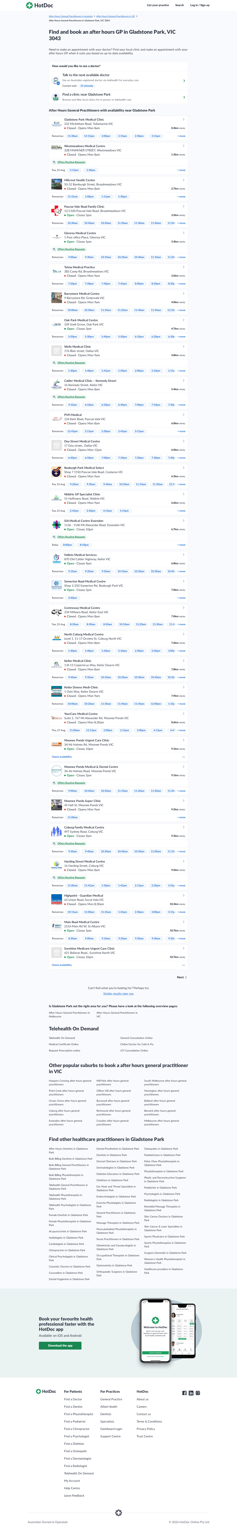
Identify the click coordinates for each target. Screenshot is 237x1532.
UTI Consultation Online (134, 1050)
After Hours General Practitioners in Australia (71, 16)
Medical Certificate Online (64, 1044)
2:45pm (122, 431)
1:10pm (172, 704)
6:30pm (172, 336)
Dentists (105, 1414)
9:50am (106, 571)
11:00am (75, 730)
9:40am (107, 484)
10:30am (73, 223)
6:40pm (122, 405)
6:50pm (89, 458)
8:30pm (172, 284)
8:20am (74, 624)
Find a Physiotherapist (78, 1414)
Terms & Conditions (149, 1421)
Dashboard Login (111, 1429)
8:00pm (139, 284)
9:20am (74, 484)
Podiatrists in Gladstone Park (160, 1188)
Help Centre (72, 1488)
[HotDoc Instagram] (197, 1393)
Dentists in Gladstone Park (111, 1155)
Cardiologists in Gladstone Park (66, 1244)
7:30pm (89, 284)
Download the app (60, 1345)
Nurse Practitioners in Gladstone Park (117, 1239)
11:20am (123, 223)
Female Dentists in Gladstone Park (68, 1215)
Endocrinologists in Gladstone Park (116, 1196)
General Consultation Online (136, 1038)
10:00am (73, 310)
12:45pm (72, 431)
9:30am (89, 257)
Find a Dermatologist (77, 1458)
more (181, 136)
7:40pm (105, 284)
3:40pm (72, 598)
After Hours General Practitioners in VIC (115, 16)
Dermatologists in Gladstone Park (115, 1168)
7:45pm (122, 284)
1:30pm (122, 196)
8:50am (107, 624)
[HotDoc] (39, 5)
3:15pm (155, 136)
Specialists (107, 1421)
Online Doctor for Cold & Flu (136, 1044)
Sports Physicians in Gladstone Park (164, 1236)
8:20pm (155, 284)
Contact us (144, 1414)
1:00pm (89, 196)
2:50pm (155, 651)
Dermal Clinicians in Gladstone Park (116, 1161)
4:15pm (107, 511)
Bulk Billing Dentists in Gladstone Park (70, 1159)
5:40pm (105, 336)
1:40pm (89, 371)
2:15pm (122, 136)
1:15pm (105, 196)
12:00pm (156, 704)
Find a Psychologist (76, 1436)
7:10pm (155, 405)
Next (180, 977)
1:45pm (105, 371)
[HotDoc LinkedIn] (191, 1393)
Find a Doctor (73, 1399)
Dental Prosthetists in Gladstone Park (117, 1149)
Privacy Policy (146, 1429)
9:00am (72, 257)
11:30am (73, 136)
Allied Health (108, 1406)
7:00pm (139, 405)
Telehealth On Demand (62, 1038)
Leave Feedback (74, 1495)
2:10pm (155, 371)
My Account (72, 1480)
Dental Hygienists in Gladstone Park (69, 1279)
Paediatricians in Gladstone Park (162, 1155)
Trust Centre (145, 1436)
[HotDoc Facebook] (184, 1393)
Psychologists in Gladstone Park (162, 1194)
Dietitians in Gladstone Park (112, 1180)
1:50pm (122, 371)
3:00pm (172, 651)
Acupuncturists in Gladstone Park (68, 1231)
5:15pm (124, 511)
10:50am (106, 223)
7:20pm (72, 284)
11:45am (73, 196)
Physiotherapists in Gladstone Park (163, 1171)
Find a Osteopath (75, 1451)
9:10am (72, 405)
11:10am (156, 257)
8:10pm (84, 545)
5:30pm (89, 336)
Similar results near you (118, 993)
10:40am (89, 223)
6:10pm (139, 336)
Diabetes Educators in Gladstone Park (117, 1174)
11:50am (173, 223)
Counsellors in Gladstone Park (66, 1273)
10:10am (106, 257)
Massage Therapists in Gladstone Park (117, 1223)
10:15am (73, 912)
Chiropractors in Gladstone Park (67, 1250)
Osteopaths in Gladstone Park (161, 1149)
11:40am (156, 223)
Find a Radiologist (75, 1466)
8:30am (91, 624)
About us (142, 1399)
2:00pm (105, 136)
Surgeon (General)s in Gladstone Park (165, 1253)
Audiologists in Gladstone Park (66, 1238)
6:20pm (155, 336)
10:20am (123, 257)
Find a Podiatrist (75, 1421)
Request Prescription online (64, 1050)
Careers (142, 1406)
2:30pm (139, 136)
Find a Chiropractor (77, 1429)
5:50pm (122, 336)
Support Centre (110, 1436)
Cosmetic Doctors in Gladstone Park (69, 1266)
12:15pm (89, 136)
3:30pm (90, 511)
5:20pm (72, 336)
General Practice (111, 1399)
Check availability (62, 757)
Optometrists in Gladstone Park (114, 1265)
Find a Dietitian (74, 1443)
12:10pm (172, 310)
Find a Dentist (73, 1406)
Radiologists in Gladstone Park (161, 1200)
